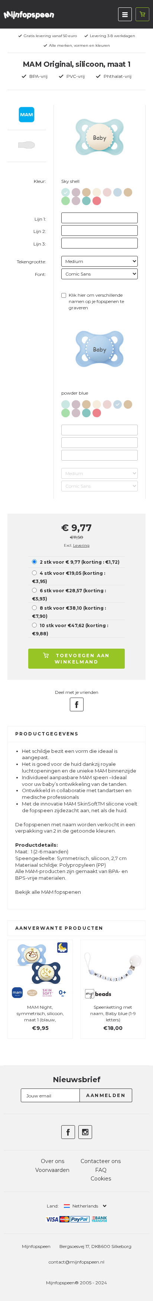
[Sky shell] (66, 191)
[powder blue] (117, 191)
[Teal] (86, 199)
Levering (81, 545)
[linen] (97, 191)
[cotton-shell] (86, 191)
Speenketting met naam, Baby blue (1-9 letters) (113, 1013)
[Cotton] (128, 191)
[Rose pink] (97, 199)
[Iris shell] (76, 191)
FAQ (101, 1170)
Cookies (101, 1178)
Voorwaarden (52, 1170)
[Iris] (76, 199)
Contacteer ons (101, 1161)
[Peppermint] (66, 199)
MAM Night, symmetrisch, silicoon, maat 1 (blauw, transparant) (40, 1016)
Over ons (52, 1161)
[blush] (107, 191)
